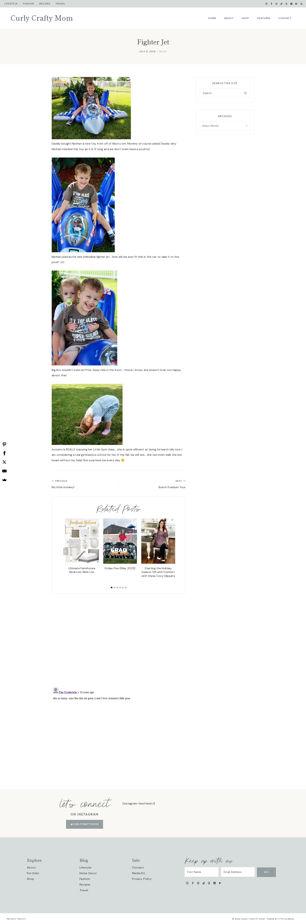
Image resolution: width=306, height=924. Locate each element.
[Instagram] (266, 3)
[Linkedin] (291, 3)
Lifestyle (11, 3)
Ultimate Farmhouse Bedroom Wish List (82, 570)
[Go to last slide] (65, 551)
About (229, 18)
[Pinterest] (276, 3)
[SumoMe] (4, 479)
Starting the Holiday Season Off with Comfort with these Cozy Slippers (158, 572)
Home (212, 18)
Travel (60, 3)
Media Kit (138, 873)
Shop (245, 18)
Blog (163, 51)
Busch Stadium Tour (172, 484)
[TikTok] (281, 3)
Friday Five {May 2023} (120, 568)
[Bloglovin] (296, 3)
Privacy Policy (142, 879)
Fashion (85, 879)
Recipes (44, 3)
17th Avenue (286, 919)
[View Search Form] (301, 3)
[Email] (4, 471)
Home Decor (88, 873)
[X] (4, 462)
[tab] (111, 587)
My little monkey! (63, 484)
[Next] (171, 551)
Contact (284, 18)
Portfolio (33, 873)
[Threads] (286, 3)
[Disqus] (119, 638)
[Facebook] (271, 3)
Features (263, 18)
